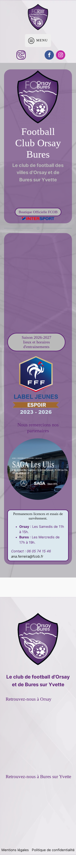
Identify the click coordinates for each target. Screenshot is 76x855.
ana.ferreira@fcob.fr (27, 556)
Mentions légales (15, 850)
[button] (38, 535)
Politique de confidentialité (53, 850)
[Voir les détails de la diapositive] (38, 469)
